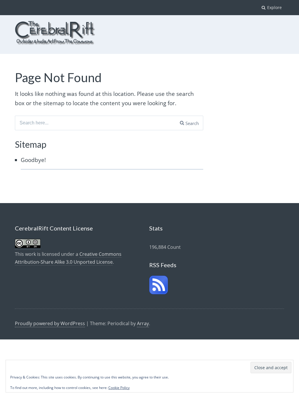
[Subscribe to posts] (158, 292)
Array (143, 323)
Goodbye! (33, 160)
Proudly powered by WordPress (50, 323)
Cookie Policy (119, 387)
